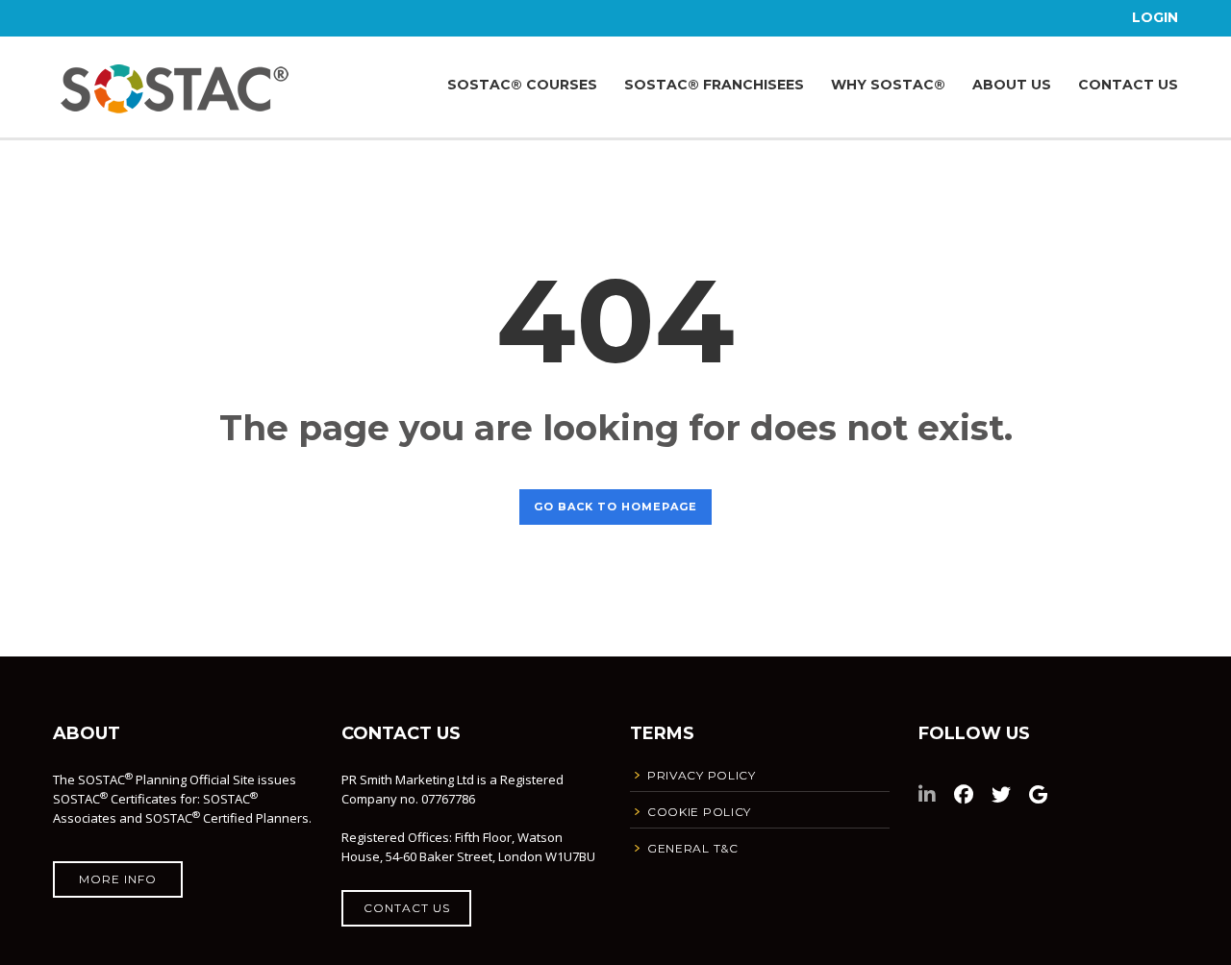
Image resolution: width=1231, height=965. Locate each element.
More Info (118, 879)
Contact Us (1128, 84)
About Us (1011, 84)
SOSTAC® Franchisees (714, 84)
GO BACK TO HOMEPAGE (615, 506)
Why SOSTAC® (888, 84)
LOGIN (1155, 17)
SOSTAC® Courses (522, 84)
